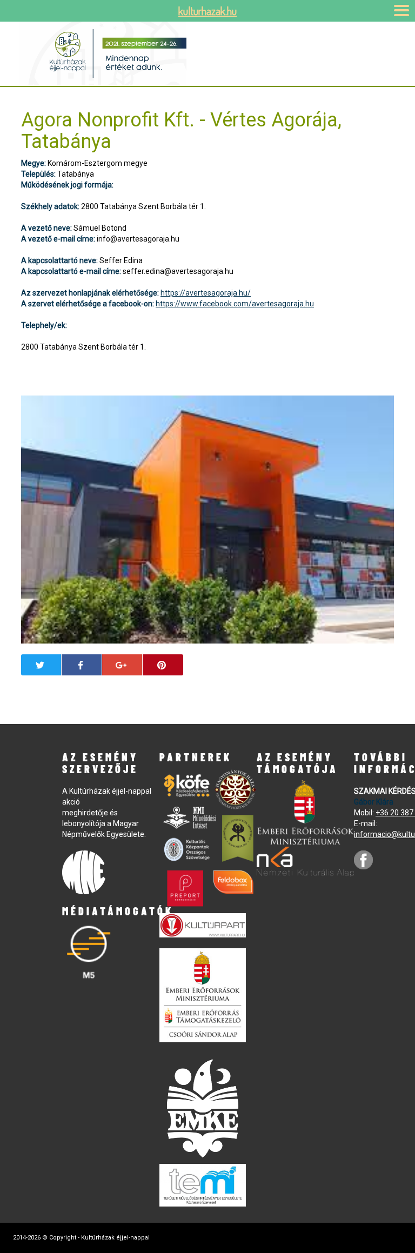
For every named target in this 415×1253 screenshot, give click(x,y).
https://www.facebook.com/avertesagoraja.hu (235, 303)
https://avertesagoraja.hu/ (205, 293)
